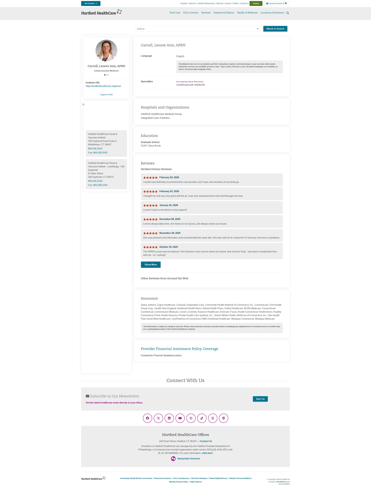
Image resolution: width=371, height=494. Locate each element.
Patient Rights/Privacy (218, 478)
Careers (228, 3)
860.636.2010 (95, 148)
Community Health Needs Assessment (136, 478)
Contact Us (244, 3)
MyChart (219, 3)
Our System (90, 3)
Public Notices (196, 482)
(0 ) (285, 3)
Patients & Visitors (224, 13)
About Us (192, 3)
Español (184, 3)
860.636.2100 (95, 181)
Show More (151, 264)
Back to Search (276, 29)
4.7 (107, 75)
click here (207, 453)
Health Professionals (206, 3)
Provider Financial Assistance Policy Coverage (179, 349)
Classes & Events (275, 3)
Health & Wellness (247, 13)
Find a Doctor (191, 13)
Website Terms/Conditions (240, 478)
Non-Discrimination (199, 478)
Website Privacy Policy (178, 482)
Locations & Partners (272, 13)
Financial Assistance (162, 478)
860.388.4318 (100, 185)
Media (235, 3)
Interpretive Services (188, 458)
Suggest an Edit (106, 95)
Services (206, 13)
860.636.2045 (100, 152)
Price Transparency (181, 478)
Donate (256, 3)
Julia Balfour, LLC (283, 482)
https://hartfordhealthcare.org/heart (103, 86)
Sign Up (260, 399)
